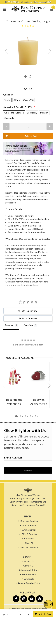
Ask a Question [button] (29, 318)
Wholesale (29, 578)
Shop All (29, 543)
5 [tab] (36, 416)
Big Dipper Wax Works (27, 608)
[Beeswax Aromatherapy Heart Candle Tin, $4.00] (39, 376)
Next (50, 51)
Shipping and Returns (29, 570)
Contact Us (29, 565)
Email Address (13, 457)
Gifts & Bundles (29, 534)
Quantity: (8, 94)
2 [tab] (30, 76)
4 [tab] (31, 416)
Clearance (29, 538)
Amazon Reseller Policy (29, 583)
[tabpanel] (28, 51)
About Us (29, 561)
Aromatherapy (29, 529)
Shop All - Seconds (29, 547)
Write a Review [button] (29, 311)
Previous (6, 51)
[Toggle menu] (4, 9)
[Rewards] (48, 604)
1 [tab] (25, 76)
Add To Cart (45, 614)
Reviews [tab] (9, 325)
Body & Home (29, 525)
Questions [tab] (28, 325)
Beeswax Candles (29, 521)
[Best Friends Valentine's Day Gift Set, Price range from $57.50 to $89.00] (14, 376)
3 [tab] (26, 416)
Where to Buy (29, 574)
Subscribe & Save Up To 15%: (19, 107)
